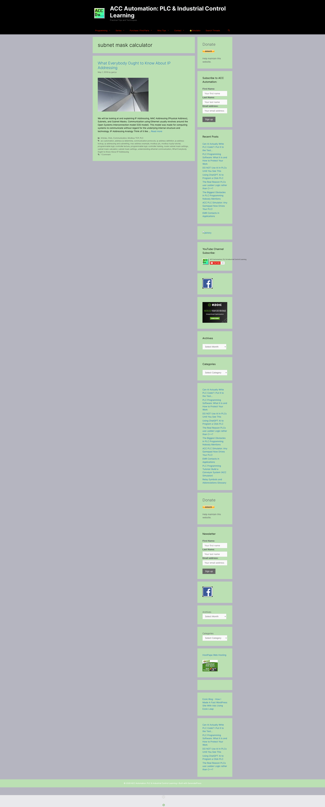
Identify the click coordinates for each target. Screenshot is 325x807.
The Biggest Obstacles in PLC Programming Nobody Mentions (214, 195)
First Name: (208, 89)
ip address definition (165, 141)
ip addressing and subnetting (117, 143)
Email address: (210, 106)
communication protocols (145, 141)
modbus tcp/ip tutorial (170, 143)
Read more (156, 131)
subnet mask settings (127, 149)
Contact (177, 30)
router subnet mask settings (176, 146)
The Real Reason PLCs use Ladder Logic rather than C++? (214, 185)
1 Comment (106, 154)
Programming (101, 30)
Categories (208, 633)
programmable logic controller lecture (114, 146)
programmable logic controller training (147, 146)
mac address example (139, 143)
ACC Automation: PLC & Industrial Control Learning (168, 12)
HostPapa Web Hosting (214, 655)
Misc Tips (161, 30)
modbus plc (155, 143)
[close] (163, 797)
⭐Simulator (195, 30)
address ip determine (124, 141)
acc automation (107, 141)
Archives (206, 612)
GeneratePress (194, 783)
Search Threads (213, 30)
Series (118, 30)
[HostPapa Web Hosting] (210, 670)
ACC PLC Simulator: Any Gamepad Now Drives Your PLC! (214, 205)
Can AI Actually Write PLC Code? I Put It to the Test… (213, 147)
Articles (104, 138)
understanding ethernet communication (154, 149)
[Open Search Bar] (228, 30)
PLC (141, 138)
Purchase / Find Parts (139, 30)
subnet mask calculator (107, 149)
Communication (120, 138)
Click (110, 138)
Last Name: (208, 97)
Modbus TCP (133, 138)
